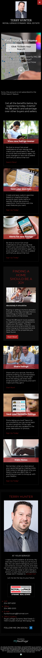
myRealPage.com (21, 641)
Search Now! (11, 162)
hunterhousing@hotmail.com (16, 614)
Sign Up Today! (12, 210)
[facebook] (31, 628)
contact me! (31, 574)
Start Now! (12, 337)
